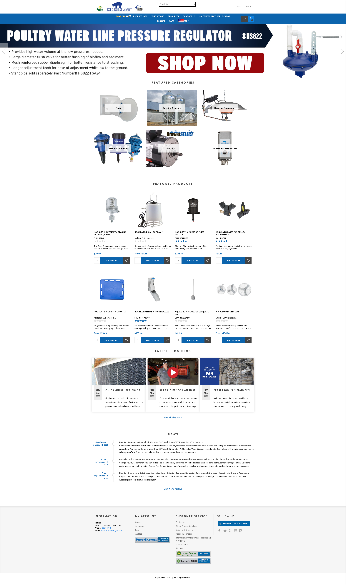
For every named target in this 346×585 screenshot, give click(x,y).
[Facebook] (219, 531)
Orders (138, 522)
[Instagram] (241, 531)
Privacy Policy (182, 544)
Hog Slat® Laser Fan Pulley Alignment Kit (230, 233)
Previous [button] (4, 51)
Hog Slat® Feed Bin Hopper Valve (151, 311)
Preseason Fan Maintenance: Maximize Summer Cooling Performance (233, 390)
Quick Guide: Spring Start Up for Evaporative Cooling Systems (124, 390)
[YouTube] (235, 531)
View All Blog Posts (173, 417)
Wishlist (138, 534)
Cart (137, 530)
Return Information (184, 534)
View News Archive (173, 489)
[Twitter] (224, 531)
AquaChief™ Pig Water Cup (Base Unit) (192, 313)
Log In (248, 7)
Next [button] (342, 51)
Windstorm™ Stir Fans (227, 311)
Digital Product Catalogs (186, 526)
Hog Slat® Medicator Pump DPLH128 (189, 233)
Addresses (139, 526)
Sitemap (179, 548)
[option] (173, 51)
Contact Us (180, 522)
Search (193, 4)
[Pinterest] (230, 531)
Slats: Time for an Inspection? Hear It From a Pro (178, 390)
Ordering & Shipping (184, 530)
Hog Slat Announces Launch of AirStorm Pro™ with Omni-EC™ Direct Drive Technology (161, 442)
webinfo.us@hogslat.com (112, 530)
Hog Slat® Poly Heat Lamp (148, 232)
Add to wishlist (126, 260)
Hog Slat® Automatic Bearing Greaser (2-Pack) (110, 233)
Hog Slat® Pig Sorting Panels (110, 311)
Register (240, 7)
